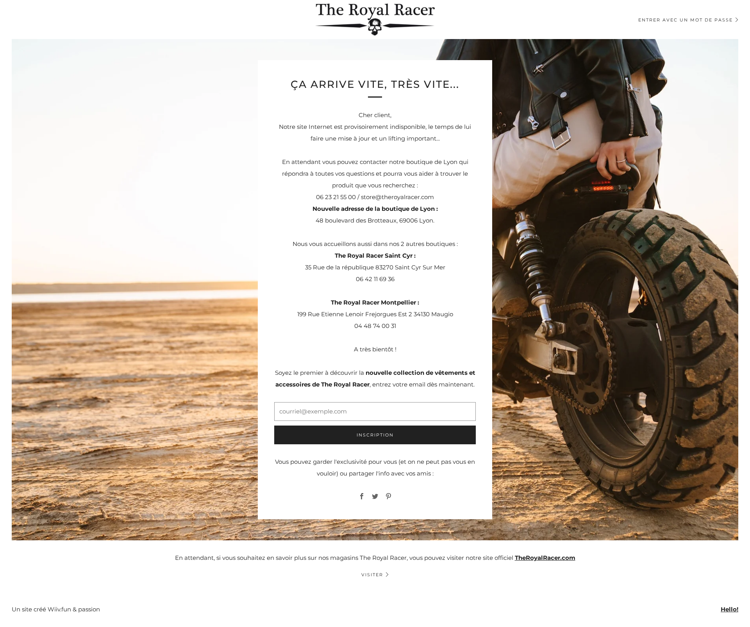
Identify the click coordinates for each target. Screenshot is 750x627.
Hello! (729, 609)
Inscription (375, 435)
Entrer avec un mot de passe (685, 20)
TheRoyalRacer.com (545, 557)
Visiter (372, 574)
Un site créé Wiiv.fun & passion (56, 609)
